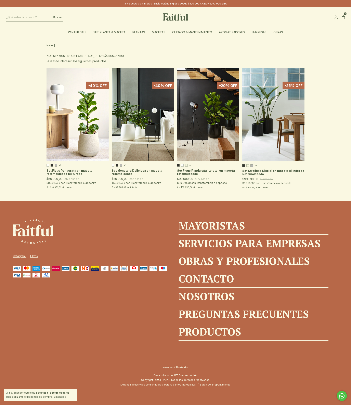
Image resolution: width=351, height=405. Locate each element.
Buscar (57, 17)
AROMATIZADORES (232, 32)
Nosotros (206, 296)
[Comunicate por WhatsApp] (342, 396)
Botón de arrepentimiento (215, 384)
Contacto (206, 278)
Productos (210, 331)
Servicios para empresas (250, 243)
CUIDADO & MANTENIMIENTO (192, 32)
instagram (19, 256)
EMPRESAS (259, 32)
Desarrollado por (175, 375)
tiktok (34, 256)
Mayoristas (212, 225)
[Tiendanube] (175, 367)
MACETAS (158, 32)
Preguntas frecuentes (244, 314)
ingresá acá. (189, 384)
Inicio (50, 45)
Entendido (60, 396)
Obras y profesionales (244, 261)
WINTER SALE (77, 32)
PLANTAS (138, 32)
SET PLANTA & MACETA (109, 32)
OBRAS (278, 32)
